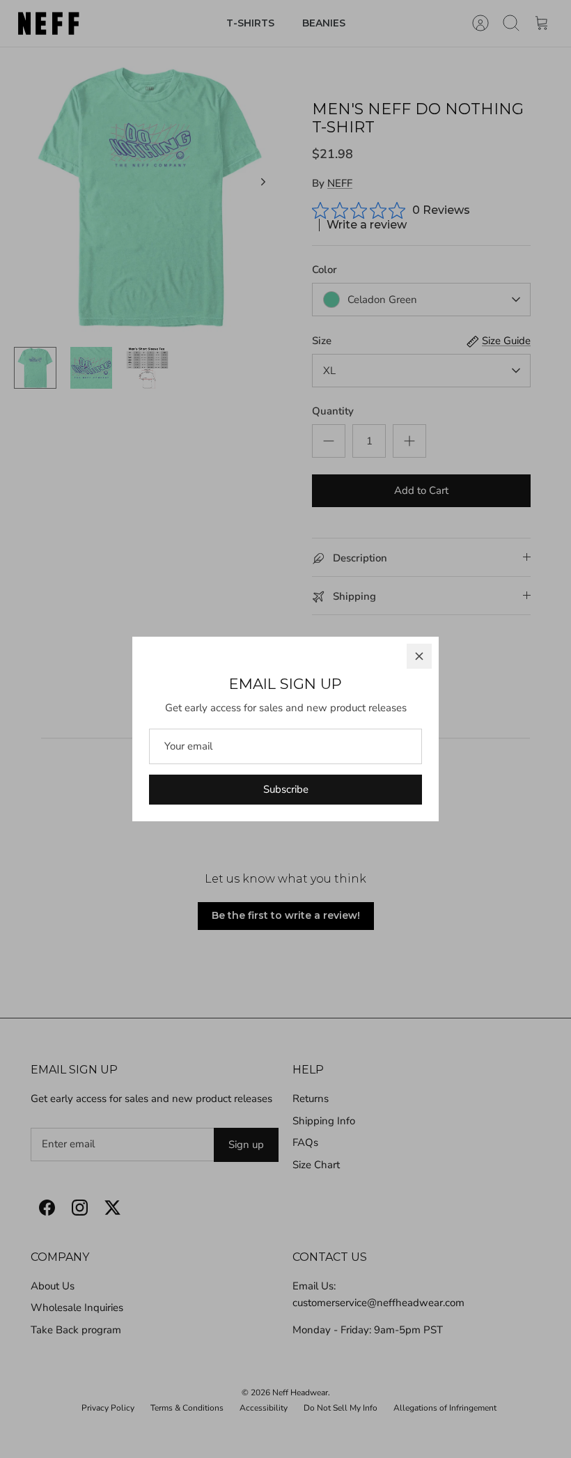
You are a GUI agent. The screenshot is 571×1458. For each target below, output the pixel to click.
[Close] (419, 656)
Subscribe (285, 789)
